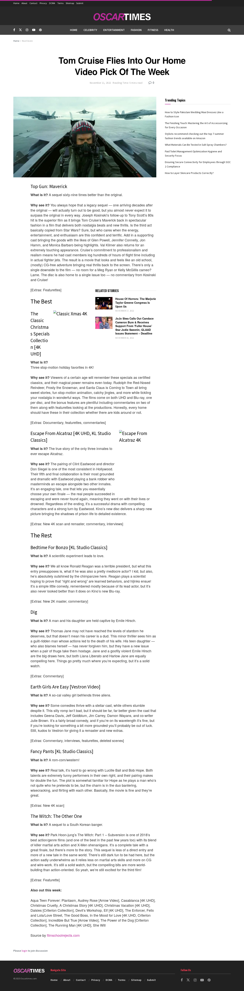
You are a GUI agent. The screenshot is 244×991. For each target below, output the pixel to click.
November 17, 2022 (124, 310)
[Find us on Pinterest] (40, 30)
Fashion (136, 30)
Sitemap (70, 3)
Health (169, 30)
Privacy (43, 3)
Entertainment (114, 30)
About (24, 3)
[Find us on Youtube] (33, 30)
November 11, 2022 (100, 82)
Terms (60, 3)
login (24, 950)
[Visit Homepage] (122, 15)
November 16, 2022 (124, 338)
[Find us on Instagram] (27, 30)
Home (16, 3)
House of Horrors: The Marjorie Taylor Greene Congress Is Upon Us (135, 302)
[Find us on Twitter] (20, 30)
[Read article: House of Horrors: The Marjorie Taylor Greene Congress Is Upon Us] (103, 303)
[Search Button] (229, 30)
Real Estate (27, 40)
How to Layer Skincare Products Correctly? (189, 173)
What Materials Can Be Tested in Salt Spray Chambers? (196, 144)
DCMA (52, 3)
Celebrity (90, 30)
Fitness (153, 30)
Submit (79, 3)
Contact (33, 3)
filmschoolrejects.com (63, 935)
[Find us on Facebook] (14, 30)
